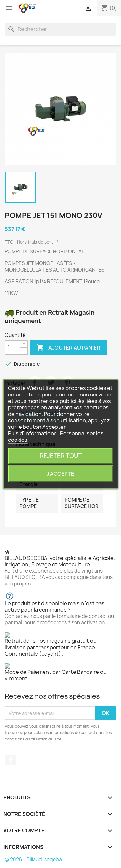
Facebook (10, 760)
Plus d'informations (33, 433)
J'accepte (60, 473)
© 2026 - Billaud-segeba (33, 859)
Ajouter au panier (68, 347)
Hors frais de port (35, 242)
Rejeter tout (61, 456)
